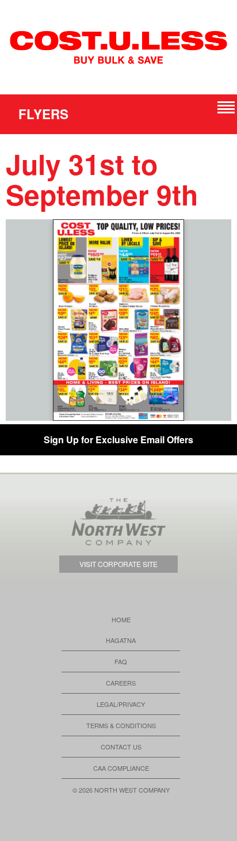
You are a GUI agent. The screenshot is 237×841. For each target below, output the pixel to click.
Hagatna (121, 640)
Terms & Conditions (121, 725)
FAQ (120, 661)
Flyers (43, 114)
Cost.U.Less (118, 47)
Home (121, 619)
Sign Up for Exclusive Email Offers (118, 439)
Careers (121, 682)
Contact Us (121, 746)
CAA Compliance (121, 767)
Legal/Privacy (121, 704)
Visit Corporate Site (118, 564)
